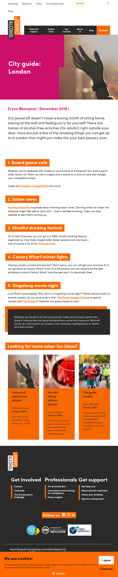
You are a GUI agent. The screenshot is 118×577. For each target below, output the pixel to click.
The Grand (29, 301)
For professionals (55, 3)
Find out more (47, 243)
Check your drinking (92, 494)
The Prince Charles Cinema (73, 297)
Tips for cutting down (92, 498)
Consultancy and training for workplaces (61, 492)
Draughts (25, 186)
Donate (103, 30)
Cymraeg (13, 3)
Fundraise (19, 490)
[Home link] (32, 462)
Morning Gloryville (19, 207)
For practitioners (57, 486)
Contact (18, 486)
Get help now (88, 486)
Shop (10, 11)
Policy (39, 3)
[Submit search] (108, 3)
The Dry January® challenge (23, 496)
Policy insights (55, 497)
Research (27, 3)
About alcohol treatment (94, 490)
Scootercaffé (40, 186)
